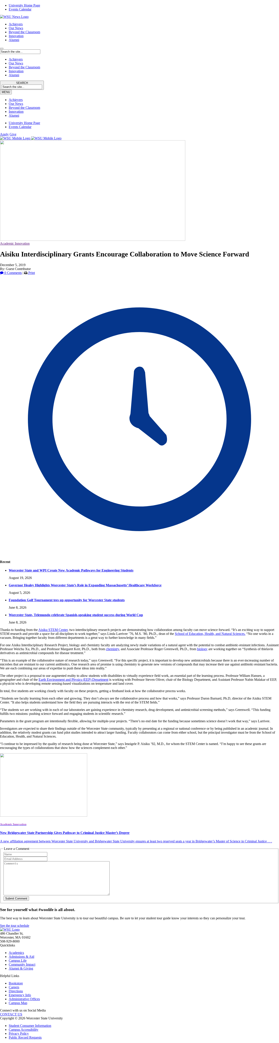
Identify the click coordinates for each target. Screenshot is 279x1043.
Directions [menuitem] (16, 991)
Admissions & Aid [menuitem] (21, 956)
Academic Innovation (15, 243)
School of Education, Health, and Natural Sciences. (210, 634)
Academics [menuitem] (16, 953)
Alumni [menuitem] (14, 115)
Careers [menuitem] (14, 987)
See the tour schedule (14, 925)
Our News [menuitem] (16, 104)
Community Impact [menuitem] (22, 964)
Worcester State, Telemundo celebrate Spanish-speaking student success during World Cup (76, 615)
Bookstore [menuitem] (16, 983)
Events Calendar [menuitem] (20, 9)
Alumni (14, 40)
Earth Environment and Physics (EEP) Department (73, 679)
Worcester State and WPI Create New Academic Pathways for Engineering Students (71, 570)
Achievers (16, 24)
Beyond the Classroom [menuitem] (24, 107)
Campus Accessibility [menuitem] (23, 1029)
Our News (16, 28)
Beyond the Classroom (24, 32)
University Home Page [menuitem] (24, 5)
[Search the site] (1, 48)
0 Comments (12, 273)
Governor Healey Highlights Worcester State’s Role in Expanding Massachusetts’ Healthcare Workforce (85, 585)
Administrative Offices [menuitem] (24, 999)
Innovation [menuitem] (16, 111)
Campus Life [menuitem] (18, 960)
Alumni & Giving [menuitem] (21, 968)
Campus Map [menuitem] (18, 1003)
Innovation (16, 36)
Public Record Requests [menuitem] (25, 1037)
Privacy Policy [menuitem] (19, 1033)
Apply (4, 134)
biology (202, 649)
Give (13, 134)
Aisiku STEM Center (53, 630)
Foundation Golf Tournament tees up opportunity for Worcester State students (67, 600)
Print (31, 273)
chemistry (112, 649)
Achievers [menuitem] (16, 100)
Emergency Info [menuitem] (20, 995)
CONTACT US (11, 1014)
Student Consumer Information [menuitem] (30, 1025)
